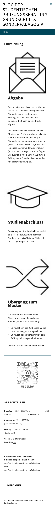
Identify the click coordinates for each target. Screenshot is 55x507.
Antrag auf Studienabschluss (25, 231)
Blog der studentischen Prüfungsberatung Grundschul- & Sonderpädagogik (25, 14)
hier (42, 345)
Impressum (14, 485)
